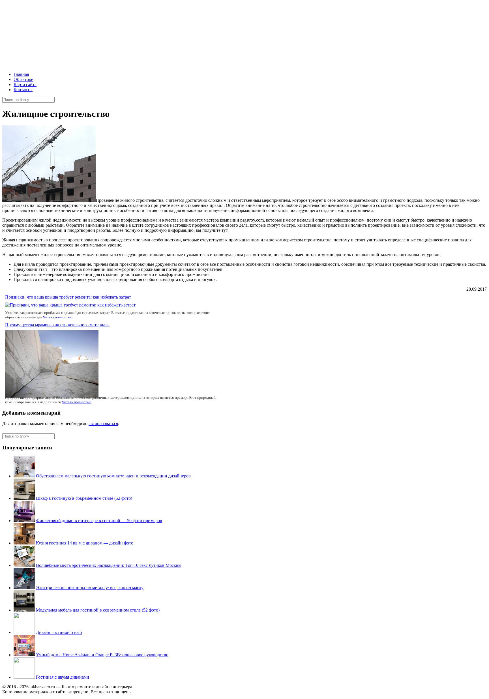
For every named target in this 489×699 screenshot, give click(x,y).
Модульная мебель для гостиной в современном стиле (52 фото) (98, 610)
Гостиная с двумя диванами (62, 677)
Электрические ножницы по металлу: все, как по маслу (89, 587)
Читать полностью (57, 317)
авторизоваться (103, 423)
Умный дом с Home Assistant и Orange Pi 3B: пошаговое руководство (102, 654)
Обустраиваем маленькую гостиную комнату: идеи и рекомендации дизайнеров (113, 475)
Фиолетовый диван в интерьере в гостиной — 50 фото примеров (99, 520)
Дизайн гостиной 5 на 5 (59, 632)
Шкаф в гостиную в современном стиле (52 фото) (84, 498)
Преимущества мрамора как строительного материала (57, 324)
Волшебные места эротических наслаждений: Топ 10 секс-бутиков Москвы (108, 565)
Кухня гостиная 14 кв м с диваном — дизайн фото (84, 543)
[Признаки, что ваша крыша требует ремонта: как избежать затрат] (70, 305)
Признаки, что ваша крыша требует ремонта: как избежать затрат (68, 297)
